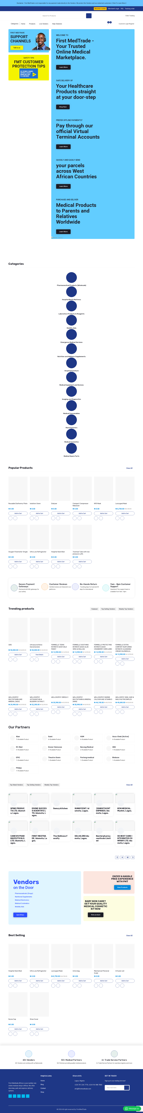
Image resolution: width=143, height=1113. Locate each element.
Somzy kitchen (60, 808)
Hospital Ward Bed (58, 552)
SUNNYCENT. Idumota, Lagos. (82, 809)
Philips (19, 768)
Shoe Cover (34, 1019)
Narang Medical (86, 747)
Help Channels (57, 24)
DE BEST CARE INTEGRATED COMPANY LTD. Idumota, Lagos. (124, 839)
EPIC (18, 757)
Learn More (63, 67)
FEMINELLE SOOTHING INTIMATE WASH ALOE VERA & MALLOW (81, 647)
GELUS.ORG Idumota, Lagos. (82, 837)
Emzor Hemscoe (55, 747)
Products (32, 24)
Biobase (115, 757)
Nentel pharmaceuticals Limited (103, 838)
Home (23, 24)
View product (95, 915)
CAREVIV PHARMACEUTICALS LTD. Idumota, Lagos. (17, 839)
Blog (42, 1084)
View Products (122, 887)
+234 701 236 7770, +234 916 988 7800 (88, 1085)
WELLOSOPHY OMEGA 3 (59, 697)
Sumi (50, 736)
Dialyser (54, 503)
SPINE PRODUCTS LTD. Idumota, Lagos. (17, 810)
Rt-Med (19, 747)
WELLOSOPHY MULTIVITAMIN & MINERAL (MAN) (82, 699)
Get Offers (20, 915)
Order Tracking (130, 15)
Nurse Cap (12, 1019)
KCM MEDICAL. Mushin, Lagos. (124, 809)
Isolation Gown (35, 503)
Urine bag (76, 971)
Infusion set (119, 971)
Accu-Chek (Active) (120, 736)
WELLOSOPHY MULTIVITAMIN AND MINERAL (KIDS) (15, 699)
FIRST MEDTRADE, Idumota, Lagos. (39, 838)
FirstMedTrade (81, 1109)
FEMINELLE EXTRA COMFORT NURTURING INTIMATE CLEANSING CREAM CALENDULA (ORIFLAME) (123, 649)
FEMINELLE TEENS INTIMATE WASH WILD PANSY (59, 647)
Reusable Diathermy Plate (17, 503)
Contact (43, 1088)
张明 (10, 645)
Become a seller (100, 9)
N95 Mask (97, 503)
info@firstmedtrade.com (82, 1089)
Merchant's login (113, 9)
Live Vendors (43, 24)
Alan (18, 736)
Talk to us (16, 48)
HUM (82, 736)
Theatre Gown (54, 757)
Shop (42, 1092)
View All (129, 468)
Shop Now (63, 107)
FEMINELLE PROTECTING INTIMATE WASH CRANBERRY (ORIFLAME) (103, 647)
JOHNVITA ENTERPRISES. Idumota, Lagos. (103, 810)
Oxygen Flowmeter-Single (18, 552)
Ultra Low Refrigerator (38, 552)
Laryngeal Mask (121, 503)
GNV (114, 747)
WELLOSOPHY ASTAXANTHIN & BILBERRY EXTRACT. (37, 699)
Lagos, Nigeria (79, 1081)
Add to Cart (18, 513)
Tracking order (130, 9)
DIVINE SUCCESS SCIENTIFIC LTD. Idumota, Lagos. (39, 812)
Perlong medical (87, 757)
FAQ (122, 9)
